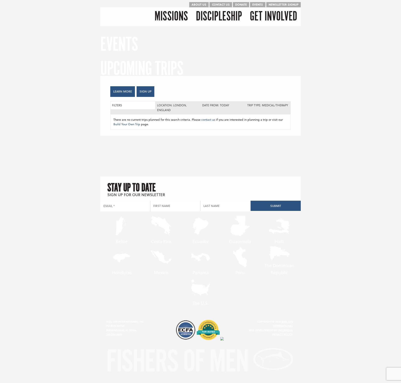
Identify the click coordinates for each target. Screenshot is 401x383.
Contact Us (221, 4)
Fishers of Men (179, 363)
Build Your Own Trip (126, 124)
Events (257, 4)
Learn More (122, 91)
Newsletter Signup (283, 4)
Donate (241, 4)
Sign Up (145, 91)
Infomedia (285, 330)
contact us (208, 119)
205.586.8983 (114, 334)
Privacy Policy (282, 334)
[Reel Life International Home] (121, 16)
